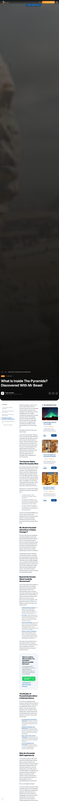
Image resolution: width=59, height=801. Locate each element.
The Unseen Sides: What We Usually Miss (7, 408)
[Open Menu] (57, 2)
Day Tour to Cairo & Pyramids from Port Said (49, 488)
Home (2, 372)
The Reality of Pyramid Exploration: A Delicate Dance (7, 418)
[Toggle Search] (40, 2)
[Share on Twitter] (53, 393)
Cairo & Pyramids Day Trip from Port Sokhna (49, 455)
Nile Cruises (24, 686)
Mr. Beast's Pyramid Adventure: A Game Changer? (8, 412)
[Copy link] (56, 393)
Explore (53, 435)
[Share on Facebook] (49, 393)
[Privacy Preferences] (2, 798)
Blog (6, 372)
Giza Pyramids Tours (26, 682)
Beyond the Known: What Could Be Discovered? (8, 415)
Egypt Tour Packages (26, 684)
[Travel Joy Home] (5, 2)
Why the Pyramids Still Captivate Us (8, 422)
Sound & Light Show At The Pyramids (49, 423)
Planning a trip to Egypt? (8, 424)
